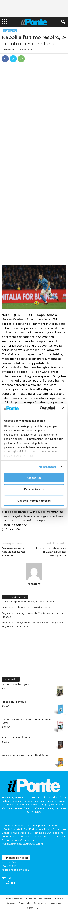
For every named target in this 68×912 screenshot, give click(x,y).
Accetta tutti (34, 477)
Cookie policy (40, 903)
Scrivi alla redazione (14, 898)
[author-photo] (34, 571)
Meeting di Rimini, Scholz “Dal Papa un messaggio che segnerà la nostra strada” (32, 624)
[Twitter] (13, 58)
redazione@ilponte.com (16, 869)
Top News (10, 31)
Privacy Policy (24, 903)
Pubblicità (58, 898)
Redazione (31, 898)
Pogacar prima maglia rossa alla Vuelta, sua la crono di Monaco (32, 615)
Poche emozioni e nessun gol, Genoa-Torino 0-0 (14, 551)
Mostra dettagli (48, 466)
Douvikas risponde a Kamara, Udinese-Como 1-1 (28, 601)
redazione (9, 49)
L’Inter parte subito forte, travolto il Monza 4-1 (27, 607)
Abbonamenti (45, 898)
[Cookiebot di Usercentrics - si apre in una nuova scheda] (41, 408)
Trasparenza (55, 903)
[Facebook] (5, 58)
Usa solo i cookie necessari (34, 500)
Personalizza (32, 489)
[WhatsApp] (21, 58)
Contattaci (11, 903)
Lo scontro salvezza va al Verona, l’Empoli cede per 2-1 (51, 551)
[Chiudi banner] (63, 408)
